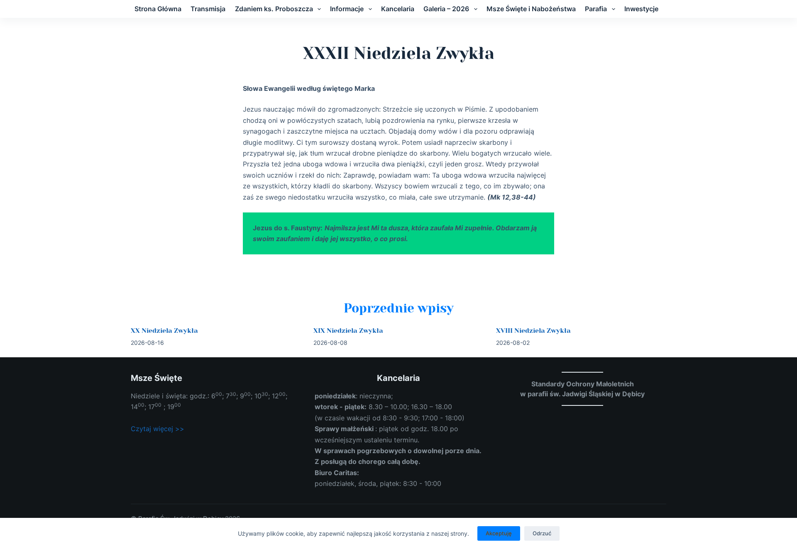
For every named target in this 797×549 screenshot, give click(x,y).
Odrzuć (542, 533)
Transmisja (208, 9)
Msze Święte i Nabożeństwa (531, 9)
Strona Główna (157, 9)
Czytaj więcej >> (157, 429)
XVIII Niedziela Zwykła (533, 330)
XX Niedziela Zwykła (164, 330)
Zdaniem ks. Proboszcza (274, 9)
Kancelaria (397, 9)
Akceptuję (499, 533)
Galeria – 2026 (446, 9)
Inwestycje (641, 9)
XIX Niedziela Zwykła (348, 330)
